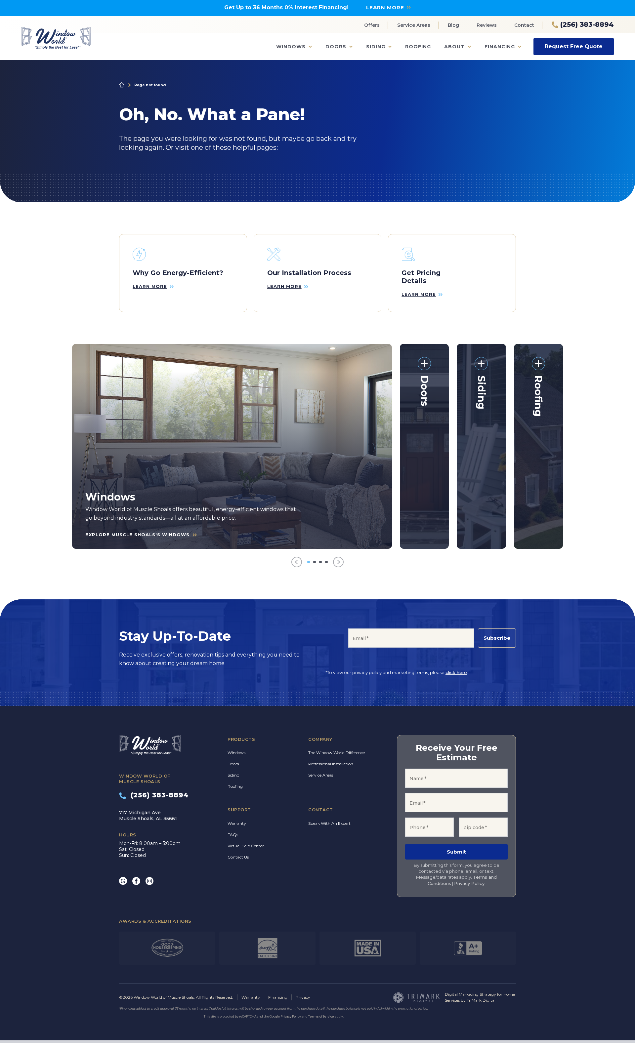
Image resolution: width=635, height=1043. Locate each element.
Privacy (303, 997)
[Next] (338, 562)
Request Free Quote (574, 46)
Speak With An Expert (329, 823)
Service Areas (413, 25)
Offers (372, 25)
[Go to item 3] (320, 562)
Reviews (487, 25)
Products (241, 739)
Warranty (237, 823)
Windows (291, 47)
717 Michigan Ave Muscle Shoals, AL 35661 (148, 816)
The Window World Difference (336, 752)
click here (456, 672)
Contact (524, 25)
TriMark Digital (481, 1000)
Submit (456, 852)
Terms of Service (321, 1016)
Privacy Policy (469, 883)
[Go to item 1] (308, 562)
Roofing (418, 47)
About (454, 47)
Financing (500, 47)
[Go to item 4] (326, 562)
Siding (375, 47)
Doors (335, 47)
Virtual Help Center (246, 845)
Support (239, 809)
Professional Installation (330, 763)
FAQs (233, 834)
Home (121, 85)
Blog (453, 25)
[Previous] (296, 562)
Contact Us (238, 857)
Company (320, 739)
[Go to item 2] (314, 562)
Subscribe (497, 638)
